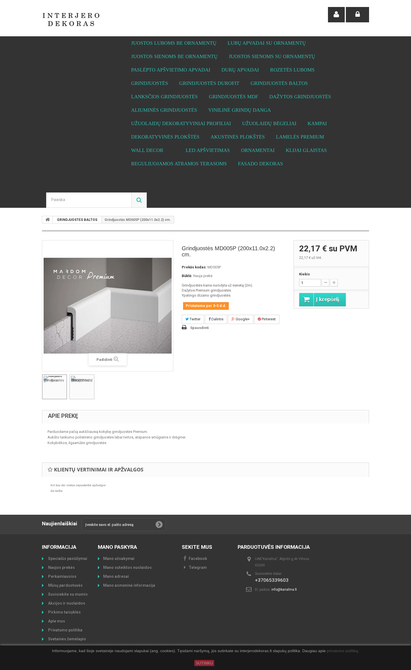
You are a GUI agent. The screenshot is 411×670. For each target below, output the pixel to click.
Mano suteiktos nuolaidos (127, 567)
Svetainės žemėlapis (66, 639)
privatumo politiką (342, 651)
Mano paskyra (117, 547)
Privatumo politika (64, 630)
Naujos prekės (61, 567)
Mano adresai (116, 576)
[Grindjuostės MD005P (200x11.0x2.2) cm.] (82, 387)
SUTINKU (204, 663)
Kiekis (304, 274)
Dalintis (217, 319)
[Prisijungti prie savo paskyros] (357, 14)
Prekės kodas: (194, 267)
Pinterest (268, 319)
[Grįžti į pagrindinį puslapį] (47, 219)
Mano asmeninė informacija (129, 585)
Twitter (194, 319)
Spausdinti (199, 328)
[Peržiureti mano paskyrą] (336, 14)
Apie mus (56, 621)
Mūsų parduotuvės (65, 585)
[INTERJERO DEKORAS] (93, 19)
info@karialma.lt (284, 590)
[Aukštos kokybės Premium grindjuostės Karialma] (54, 387)
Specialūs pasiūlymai (67, 558)
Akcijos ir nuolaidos (66, 603)
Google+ (242, 319)
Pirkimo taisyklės (64, 612)
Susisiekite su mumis (67, 594)
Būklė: (187, 276)
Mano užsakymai (118, 558)
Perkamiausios (62, 576)
